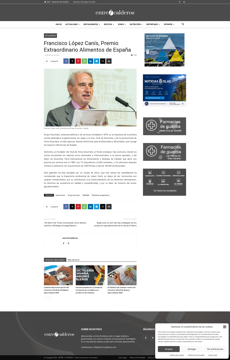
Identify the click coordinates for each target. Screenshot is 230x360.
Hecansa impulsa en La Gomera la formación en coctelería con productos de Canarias (89, 290)
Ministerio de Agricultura (100, 195)
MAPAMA (86, 195)
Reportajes (152, 24)
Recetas (108, 24)
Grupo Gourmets (74, 195)
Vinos (121, 24)
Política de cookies (177, 355)
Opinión (168, 24)
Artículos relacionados (55, 260)
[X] (184, 2)
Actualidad (71, 24)
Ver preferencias (215, 349)
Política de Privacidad (196, 355)
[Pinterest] (78, 61)
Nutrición (135, 24)
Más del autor (74, 260)
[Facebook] (180, 2)
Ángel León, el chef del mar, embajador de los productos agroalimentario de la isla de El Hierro (115, 224)
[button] (224, 326)
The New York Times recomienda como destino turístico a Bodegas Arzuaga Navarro (65, 224)
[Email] (102, 61)
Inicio (59, 24)
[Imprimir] (109, 61)
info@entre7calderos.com (104, 347)
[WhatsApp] (84, 61)
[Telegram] (96, 61)
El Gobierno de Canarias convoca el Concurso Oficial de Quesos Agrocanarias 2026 (121, 290)
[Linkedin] (90, 61)
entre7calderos (70, 238)
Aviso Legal (212, 355)
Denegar (192, 349)
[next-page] (50, 298)
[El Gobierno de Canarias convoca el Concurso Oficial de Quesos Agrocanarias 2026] (122, 275)
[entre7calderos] (115, 12)
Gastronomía (60, 195)
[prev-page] (45, 298)
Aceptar (169, 349)
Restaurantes (91, 24)
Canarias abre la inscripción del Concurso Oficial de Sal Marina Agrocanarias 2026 (56, 290)
